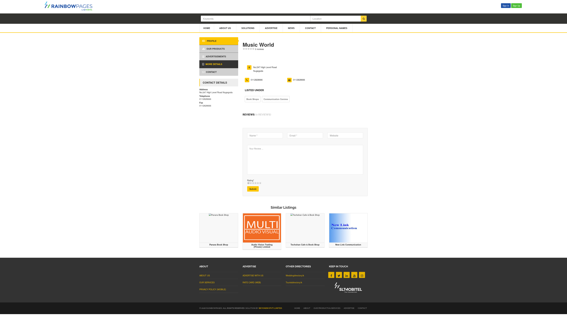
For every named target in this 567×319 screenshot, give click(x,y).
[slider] (248, 49)
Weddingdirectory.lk (295, 275)
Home (206, 28)
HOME (297, 308)
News (291, 28)
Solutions (247, 28)
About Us (225, 28)
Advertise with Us (253, 275)
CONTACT (362, 308)
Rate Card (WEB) (252, 282)
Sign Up (516, 5)
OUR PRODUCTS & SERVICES (327, 308)
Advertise (271, 28)
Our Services (207, 282)
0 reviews (259, 49)
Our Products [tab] (216, 48)
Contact (310, 28)
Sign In (506, 5)
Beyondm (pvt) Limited (270, 308)
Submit (252, 188)
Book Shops (252, 99)
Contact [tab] (211, 72)
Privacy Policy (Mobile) (212, 289)
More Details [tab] (214, 64)
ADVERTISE (349, 308)
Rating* (250, 180)
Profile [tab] (211, 41)
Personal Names (336, 28)
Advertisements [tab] (216, 56)
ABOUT (306, 308)
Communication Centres (276, 99)
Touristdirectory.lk (294, 282)
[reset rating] (248, 183)
